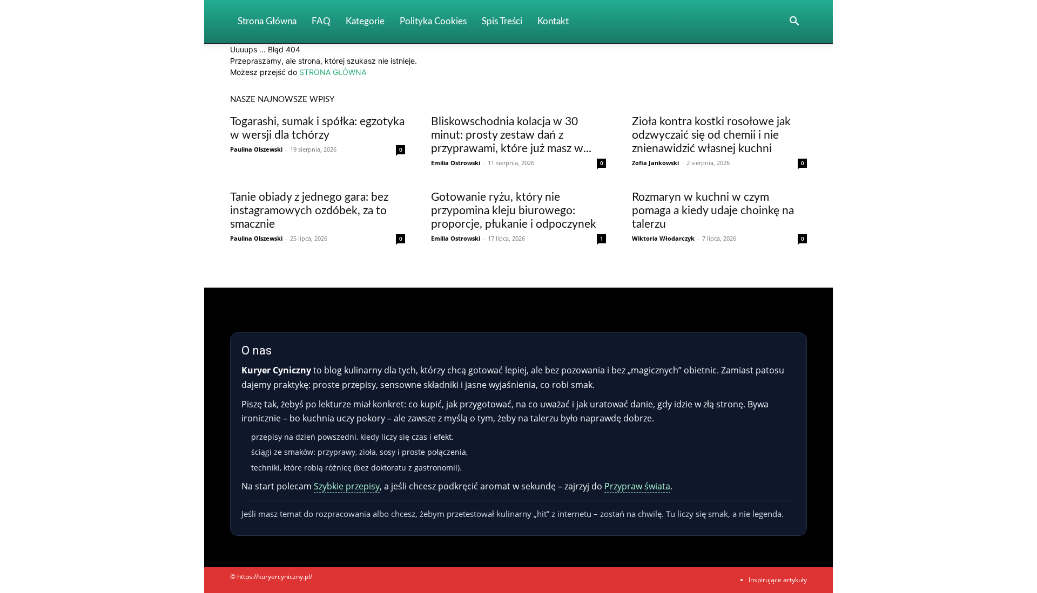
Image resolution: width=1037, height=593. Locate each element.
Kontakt (553, 21)
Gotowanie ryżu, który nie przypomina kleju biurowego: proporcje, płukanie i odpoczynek (513, 211)
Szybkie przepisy (347, 486)
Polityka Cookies (433, 21)
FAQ (321, 21)
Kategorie (365, 21)
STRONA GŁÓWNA (332, 72)
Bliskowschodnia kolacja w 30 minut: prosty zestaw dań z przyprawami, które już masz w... (511, 135)
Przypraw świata (637, 486)
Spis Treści (502, 21)
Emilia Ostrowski (455, 163)
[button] (794, 22)
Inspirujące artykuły (778, 579)
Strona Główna (267, 21)
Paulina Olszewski (256, 149)
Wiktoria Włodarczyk (663, 238)
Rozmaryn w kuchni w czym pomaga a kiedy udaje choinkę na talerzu (713, 211)
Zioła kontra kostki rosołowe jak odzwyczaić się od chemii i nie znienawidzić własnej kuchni (711, 135)
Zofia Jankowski (655, 163)
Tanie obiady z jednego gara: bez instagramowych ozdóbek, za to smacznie (309, 211)
